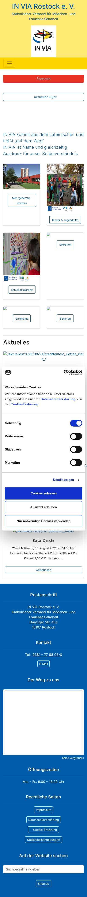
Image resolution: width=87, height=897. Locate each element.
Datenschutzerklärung (58, 399)
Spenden (43, 79)
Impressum (43, 810)
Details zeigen (63, 479)
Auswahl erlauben (43, 507)
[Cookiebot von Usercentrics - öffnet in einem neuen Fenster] (63, 372)
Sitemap (43, 883)
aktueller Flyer (45, 97)
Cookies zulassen (44, 493)
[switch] (76, 436)
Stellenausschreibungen (43, 839)
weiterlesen (43, 570)
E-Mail (43, 664)
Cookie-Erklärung (24, 404)
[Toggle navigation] (9, 63)
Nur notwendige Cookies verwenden (43, 521)
